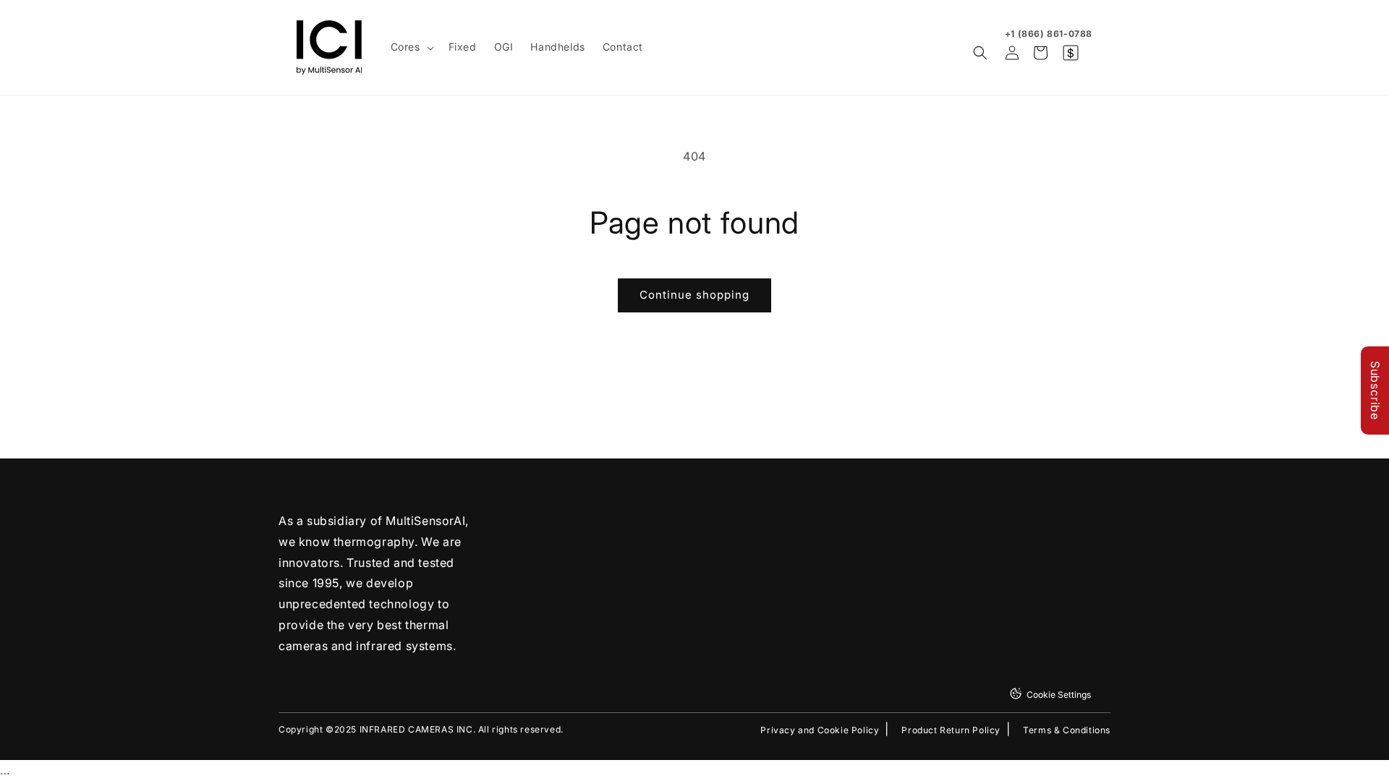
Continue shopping (694, 295)
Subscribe (1375, 390)
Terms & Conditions (1066, 730)
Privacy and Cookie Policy (819, 730)
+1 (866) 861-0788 (1048, 33)
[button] (411, 47)
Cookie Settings (1059, 694)
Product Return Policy (951, 730)
